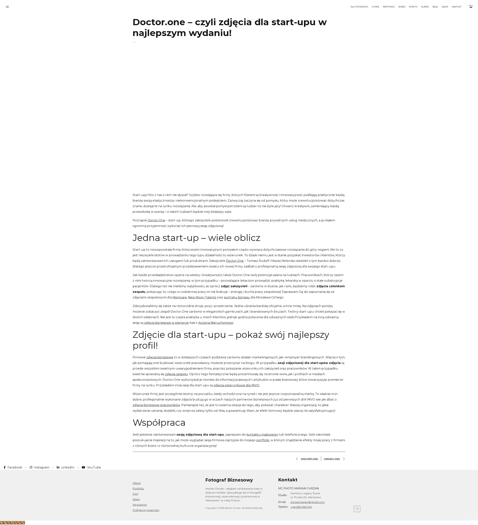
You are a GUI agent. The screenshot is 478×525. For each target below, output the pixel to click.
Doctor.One (156, 220)
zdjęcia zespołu (176, 374)
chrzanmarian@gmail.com (307, 502)
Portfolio (138, 488)
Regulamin (140, 504)
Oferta (137, 483)
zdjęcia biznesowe (159, 357)
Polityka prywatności (146, 510)
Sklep (136, 499)
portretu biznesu (237, 297)
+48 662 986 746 (301, 507)
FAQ (135, 494)
